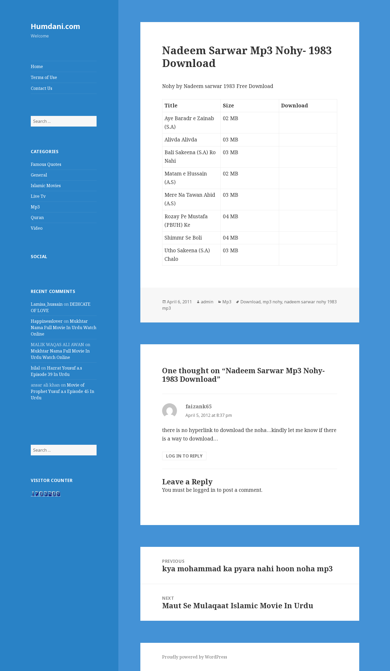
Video (36, 228)
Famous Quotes (46, 164)
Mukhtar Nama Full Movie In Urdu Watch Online (63, 327)
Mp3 (35, 207)
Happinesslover (47, 321)
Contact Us (41, 88)
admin (207, 302)
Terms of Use (44, 77)
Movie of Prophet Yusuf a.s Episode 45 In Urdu (62, 391)
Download (250, 302)
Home (37, 66)
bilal (35, 368)
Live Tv (38, 196)
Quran (37, 217)
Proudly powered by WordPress (194, 657)
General (39, 175)
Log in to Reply (184, 456)
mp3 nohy (272, 302)
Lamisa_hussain (47, 304)
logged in (204, 490)
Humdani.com (55, 26)
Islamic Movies (46, 185)
